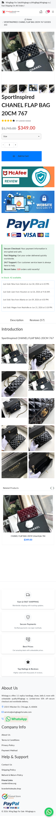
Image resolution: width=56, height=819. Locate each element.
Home (29, 19)
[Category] (53, 12)
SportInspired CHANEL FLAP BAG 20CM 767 (28, 338)
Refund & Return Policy (12, 775)
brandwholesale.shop (11, 789)
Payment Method (9, 750)
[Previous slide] (51, 488)
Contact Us (7, 765)
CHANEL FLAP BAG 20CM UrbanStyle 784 (28, 536)
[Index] (40, 12)
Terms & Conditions (10, 740)
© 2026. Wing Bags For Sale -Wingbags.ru (18, 811)
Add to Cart (23, 156)
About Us (6, 735)
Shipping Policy (9, 770)
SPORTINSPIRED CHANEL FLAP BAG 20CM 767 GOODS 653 (27, 23)
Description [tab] (16, 320)
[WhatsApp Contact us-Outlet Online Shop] (49, 812)
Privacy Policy (8, 745)
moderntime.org (9, 783)
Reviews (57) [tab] (37, 320)
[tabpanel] (28, 520)
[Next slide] (53, 488)
